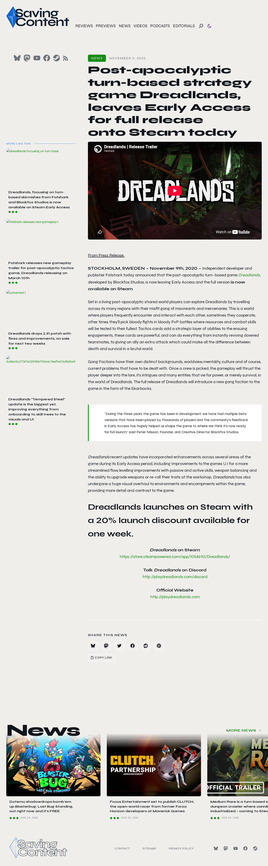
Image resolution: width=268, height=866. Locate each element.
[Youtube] (235, 848)
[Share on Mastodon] (106, 646)
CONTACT (122, 848)
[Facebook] (245, 848)
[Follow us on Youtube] (37, 58)
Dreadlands (249, 275)
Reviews (84, 25)
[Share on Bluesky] (93, 646)
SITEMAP (149, 848)
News (124, 25)
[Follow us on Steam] (56, 58)
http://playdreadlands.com (175, 596)
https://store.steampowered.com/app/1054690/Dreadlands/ (175, 556)
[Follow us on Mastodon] (27, 58)
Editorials (184, 25)
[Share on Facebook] (133, 646)
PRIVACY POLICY (181, 848)
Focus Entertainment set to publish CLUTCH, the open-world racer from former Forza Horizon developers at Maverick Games (152, 806)
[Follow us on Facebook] (46, 58)
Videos (140, 25)
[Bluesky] (216, 848)
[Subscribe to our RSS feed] (65, 58)
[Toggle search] (201, 26)
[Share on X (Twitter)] (119, 646)
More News (241, 730)
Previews (106, 25)
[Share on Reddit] (146, 646)
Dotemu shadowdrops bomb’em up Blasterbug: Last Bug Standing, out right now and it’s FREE (41, 806)
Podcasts (160, 25)
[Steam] (255, 848)
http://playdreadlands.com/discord (174, 576)
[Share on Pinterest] (159, 646)
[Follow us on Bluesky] (17, 58)
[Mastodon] (225, 848)
